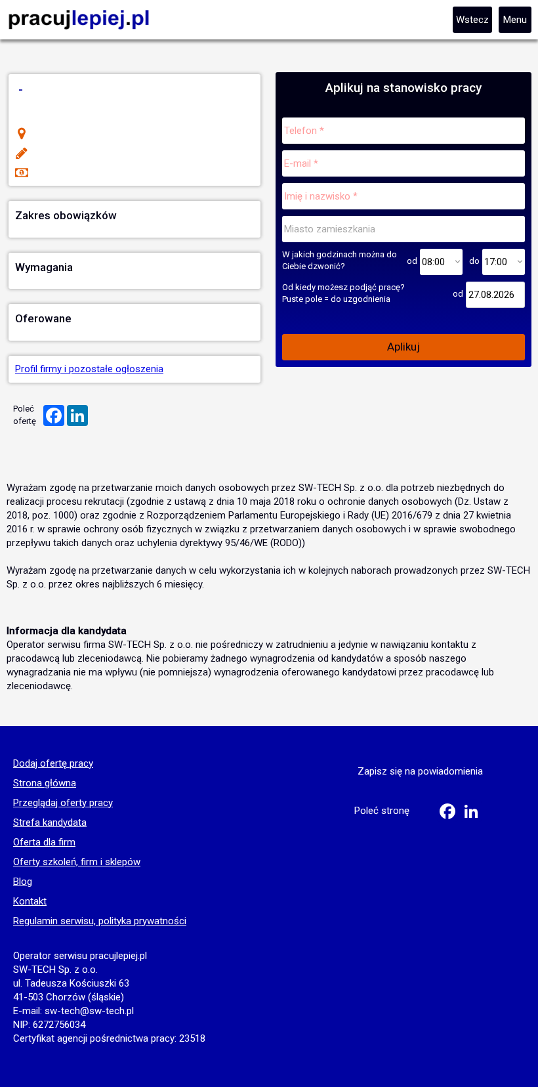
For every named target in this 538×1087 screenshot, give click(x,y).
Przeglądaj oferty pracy (63, 803)
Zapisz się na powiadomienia (420, 771)
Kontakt (30, 902)
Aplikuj (403, 346)
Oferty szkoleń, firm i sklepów (76, 862)
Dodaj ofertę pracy (53, 764)
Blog (22, 882)
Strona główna (44, 783)
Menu (515, 20)
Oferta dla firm (44, 843)
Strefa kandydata (50, 823)
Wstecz (472, 20)
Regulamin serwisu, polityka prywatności (99, 921)
